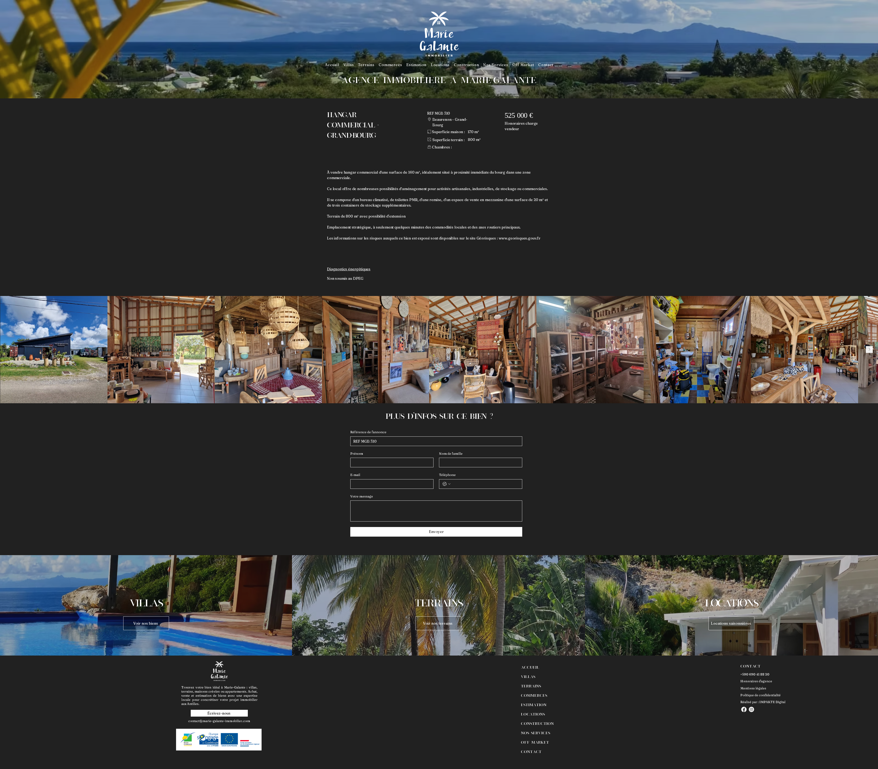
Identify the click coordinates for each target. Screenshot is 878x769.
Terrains (531, 685)
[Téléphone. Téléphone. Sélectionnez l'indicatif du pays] (446, 484)
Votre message (361, 496)
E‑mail (355, 475)
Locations (533, 714)
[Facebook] (744, 709)
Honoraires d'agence (756, 681)
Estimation (533, 704)
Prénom (356, 454)
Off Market (535, 742)
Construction (537, 723)
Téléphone (447, 475)
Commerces (534, 695)
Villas (528, 676)
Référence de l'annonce (368, 432)
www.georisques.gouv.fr (520, 238)
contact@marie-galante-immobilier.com (219, 721)
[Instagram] (751, 709)
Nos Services (535, 732)
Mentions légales (753, 688)
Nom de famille (451, 454)
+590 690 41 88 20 (754, 674)
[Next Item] (869, 349)
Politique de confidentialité (760, 695)
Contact (531, 751)
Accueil (530, 667)
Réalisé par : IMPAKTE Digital (762, 702)
